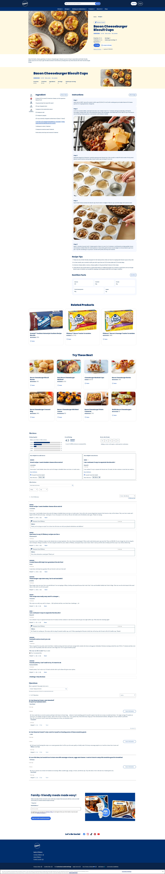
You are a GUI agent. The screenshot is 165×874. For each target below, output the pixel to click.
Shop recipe (64, 94)
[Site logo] (37, 846)
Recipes (100, 16)
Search (98, 3)
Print (31, 103)
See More (133, 275)
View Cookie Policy (73, 872)
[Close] (163, 871)
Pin (31, 99)
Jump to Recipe (107, 45)
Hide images (133, 94)
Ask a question (114, 33)
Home (95, 16)
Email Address (35, 805)
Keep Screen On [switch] (31, 111)
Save (97, 45)
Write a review (108, 33)
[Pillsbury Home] (25, 3)
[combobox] (81, 3)
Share (31, 107)
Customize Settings (126, 871)
